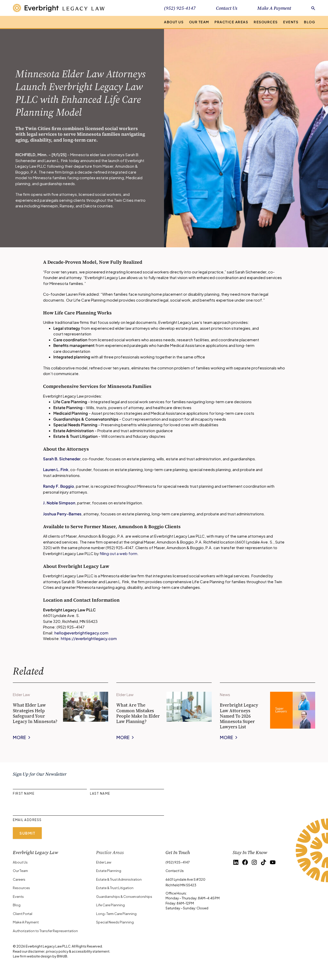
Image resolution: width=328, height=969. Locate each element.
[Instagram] (254, 862)
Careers (19, 879)
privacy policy (57, 951)
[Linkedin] (236, 862)
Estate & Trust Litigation (115, 888)
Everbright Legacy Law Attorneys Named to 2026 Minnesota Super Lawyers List (239, 716)
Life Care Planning (110, 905)
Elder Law (103, 862)
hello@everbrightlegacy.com (81, 632)
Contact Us (226, 8)
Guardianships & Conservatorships (124, 896)
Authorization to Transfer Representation (45, 931)
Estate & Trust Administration (119, 879)
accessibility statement (90, 951)
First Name (23, 793)
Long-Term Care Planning (116, 913)
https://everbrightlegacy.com (89, 638)
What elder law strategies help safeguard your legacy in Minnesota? (35, 713)
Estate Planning (108, 870)
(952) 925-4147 (178, 862)
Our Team (199, 22)
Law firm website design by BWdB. (40, 956)
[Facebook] (245, 862)
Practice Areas (231, 22)
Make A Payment (274, 8)
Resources (266, 22)
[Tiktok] (263, 862)
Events (290, 22)
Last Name (100, 793)
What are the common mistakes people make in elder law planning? (138, 713)
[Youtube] (273, 862)
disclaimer (36, 951)
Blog (309, 22)
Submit (27, 833)
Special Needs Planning (115, 922)
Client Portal (22, 913)
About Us (173, 22)
